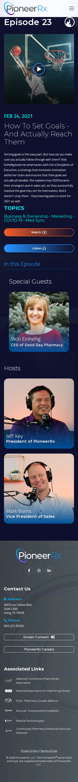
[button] (71, 8)
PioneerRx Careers (39, 649)
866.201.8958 (14, 626)
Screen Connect (39, 637)
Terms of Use (49, 750)
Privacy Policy (30, 750)
